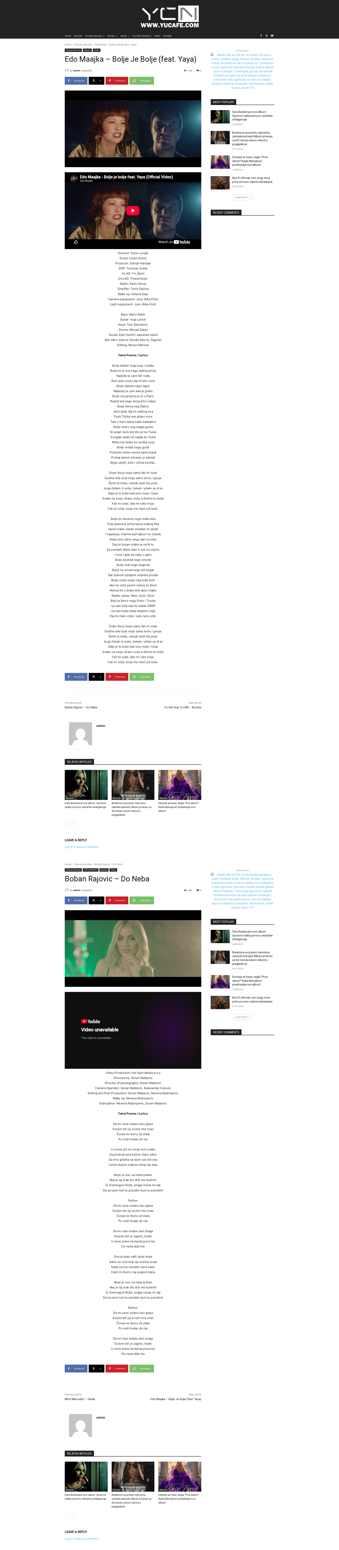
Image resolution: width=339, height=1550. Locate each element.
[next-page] (73, 823)
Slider (96, 50)
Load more (241, 197)
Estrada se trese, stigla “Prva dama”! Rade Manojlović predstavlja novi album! (178, 807)
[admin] (67, 71)
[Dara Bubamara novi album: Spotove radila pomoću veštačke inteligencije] (86, 785)
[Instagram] (266, 36)
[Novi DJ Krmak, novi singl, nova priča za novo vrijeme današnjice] (220, 182)
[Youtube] (272, 36)
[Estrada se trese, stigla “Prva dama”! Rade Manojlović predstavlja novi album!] (179, 785)
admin (77, 70)
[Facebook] (261, 36)
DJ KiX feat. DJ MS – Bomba (183, 707)
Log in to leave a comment (82, 846)
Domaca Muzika (83, 44)
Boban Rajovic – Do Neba (81, 707)
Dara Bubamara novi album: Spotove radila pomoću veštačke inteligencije (252, 115)
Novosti (87, 50)
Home (68, 44)
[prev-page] (67, 823)
